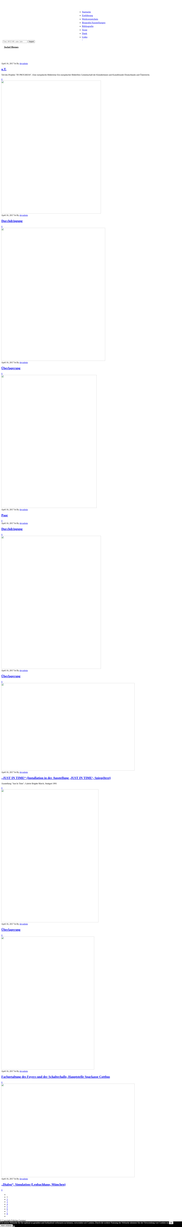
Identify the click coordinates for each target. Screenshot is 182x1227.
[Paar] (49, 507)
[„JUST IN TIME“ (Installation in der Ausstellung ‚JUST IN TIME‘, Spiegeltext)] (68, 770)
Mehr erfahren (6, 1226)
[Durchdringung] (51, 213)
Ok (171, 1223)
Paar (4, 515)
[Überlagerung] (53, 360)
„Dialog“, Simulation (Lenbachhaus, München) (33, 1184)
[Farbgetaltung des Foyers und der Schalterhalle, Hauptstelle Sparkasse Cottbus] (47, 1069)
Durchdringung (12, 221)
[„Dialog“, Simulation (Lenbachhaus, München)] (68, 1176)
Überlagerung (10, 368)
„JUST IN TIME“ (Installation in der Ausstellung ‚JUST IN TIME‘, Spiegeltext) (56, 778)
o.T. (3, 69)
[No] (14, 1226)
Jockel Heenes (11, 47)
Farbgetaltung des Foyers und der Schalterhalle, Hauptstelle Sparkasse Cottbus (55, 1076)
